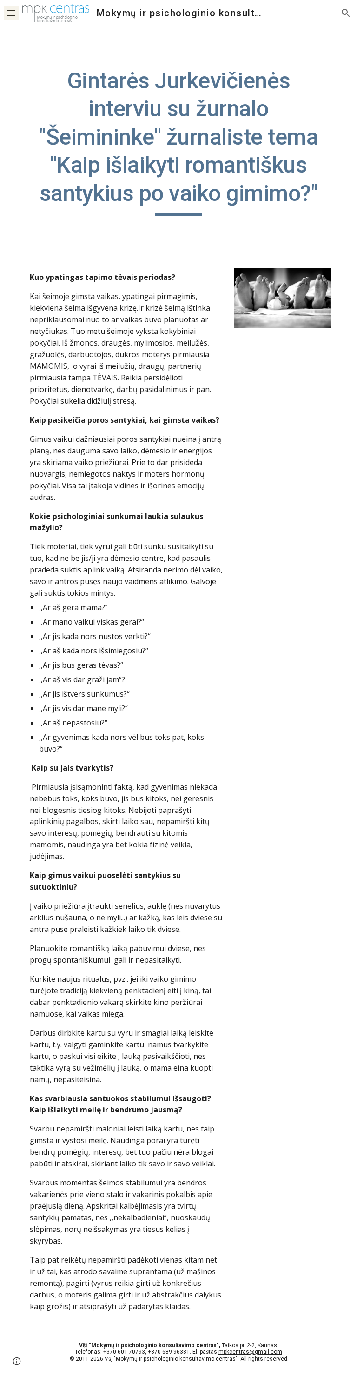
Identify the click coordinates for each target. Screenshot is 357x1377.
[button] (11, 13)
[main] (178, 141)
